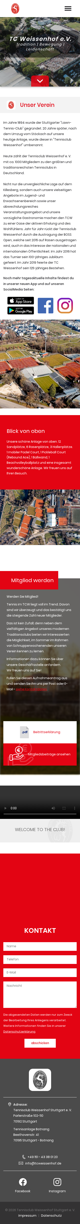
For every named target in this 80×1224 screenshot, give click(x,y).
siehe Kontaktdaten (31, 689)
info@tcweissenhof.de (43, 1163)
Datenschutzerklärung (19, 1031)
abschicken (40, 1043)
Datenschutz (51, 1215)
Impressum (27, 1215)
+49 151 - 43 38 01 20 (43, 1157)
